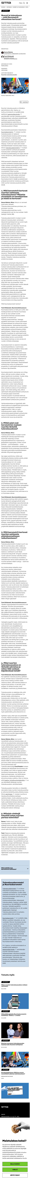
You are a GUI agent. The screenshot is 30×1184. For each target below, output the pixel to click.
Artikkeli (9, 7)
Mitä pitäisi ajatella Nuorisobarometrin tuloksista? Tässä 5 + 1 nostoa (13, 1014)
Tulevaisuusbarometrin (13, 148)
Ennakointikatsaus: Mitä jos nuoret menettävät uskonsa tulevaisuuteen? (13, 1073)
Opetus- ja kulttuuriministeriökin (14, 780)
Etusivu (3, 7)
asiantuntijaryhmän (14, 114)
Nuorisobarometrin (7, 132)
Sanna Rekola (8, 52)
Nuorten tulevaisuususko (9, 74)
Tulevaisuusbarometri (9, 888)
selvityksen (9, 794)
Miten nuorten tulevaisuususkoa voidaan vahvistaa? (14, 985)
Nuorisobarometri (8, 918)
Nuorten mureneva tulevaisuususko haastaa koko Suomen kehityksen (12, 1044)
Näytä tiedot (15, 1175)
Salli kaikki (15, 1164)
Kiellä (15, 1169)
